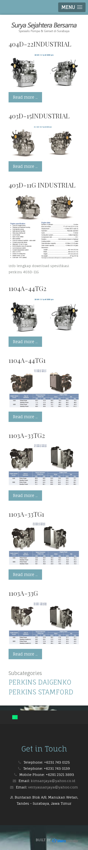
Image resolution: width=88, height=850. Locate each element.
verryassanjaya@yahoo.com (53, 787)
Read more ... (25, 97)
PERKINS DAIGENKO (40, 682)
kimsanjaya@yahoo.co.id (53, 781)
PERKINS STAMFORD (41, 692)
